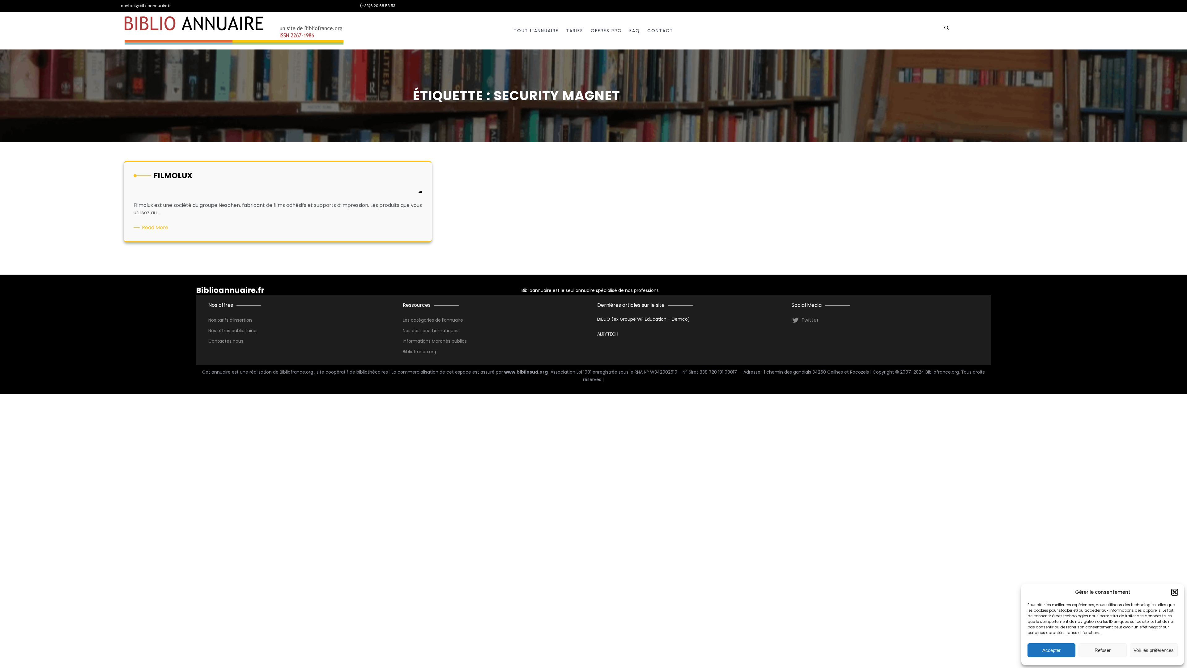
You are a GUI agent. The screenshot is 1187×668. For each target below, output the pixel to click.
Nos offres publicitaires (232, 331)
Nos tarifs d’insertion (230, 320)
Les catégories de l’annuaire (433, 320)
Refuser (1103, 650)
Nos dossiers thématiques (430, 331)
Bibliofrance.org (297, 372)
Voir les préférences (1154, 650)
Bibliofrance (415, 352)
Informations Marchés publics (435, 341)
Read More (156, 227)
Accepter (1051, 650)
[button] (1175, 592)
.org (432, 352)
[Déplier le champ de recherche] (946, 30)
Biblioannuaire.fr (230, 290)
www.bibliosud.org (526, 372)
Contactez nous (225, 341)
